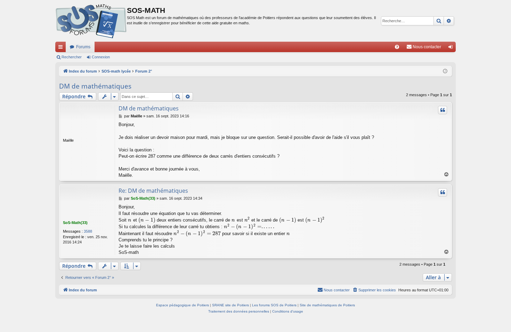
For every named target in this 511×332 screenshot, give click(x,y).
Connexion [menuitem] (452, 48)
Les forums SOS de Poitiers (274, 305)
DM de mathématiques (95, 86)
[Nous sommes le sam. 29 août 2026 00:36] (445, 71)
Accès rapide (62, 48)
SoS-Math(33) (75, 223)
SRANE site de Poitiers (230, 305)
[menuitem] (397, 47)
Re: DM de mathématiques (153, 190)
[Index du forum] (91, 21)
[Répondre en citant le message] (442, 110)
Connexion (101, 57)
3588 (88, 231)
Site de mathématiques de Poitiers (327, 305)
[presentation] (130, 220)
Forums (83, 46)
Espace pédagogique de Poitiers (182, 305)
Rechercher (72, 57)
